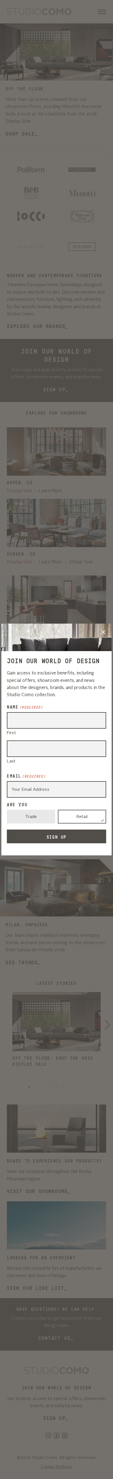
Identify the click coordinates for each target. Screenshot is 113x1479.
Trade (31, 817)
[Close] (103, 632)
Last (11, 761)
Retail (82, 817)
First (11, 733)
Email (26, 776)
